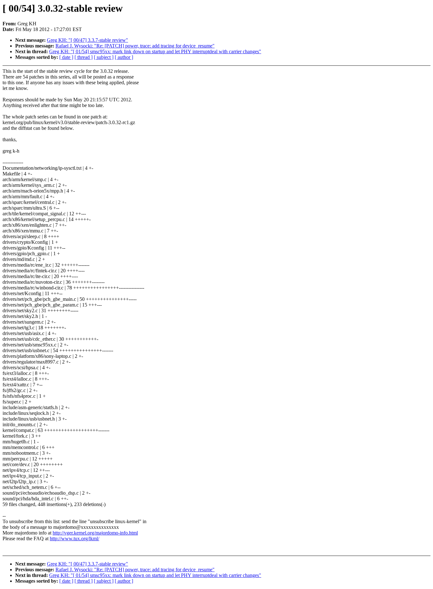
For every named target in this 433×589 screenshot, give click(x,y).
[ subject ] (103, 57)
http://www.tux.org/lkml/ (74, 538)
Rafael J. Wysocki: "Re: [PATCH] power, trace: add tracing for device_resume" (135, 45)
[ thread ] (83, 57)
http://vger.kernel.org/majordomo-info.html (95, 532)
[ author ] (124, 57)
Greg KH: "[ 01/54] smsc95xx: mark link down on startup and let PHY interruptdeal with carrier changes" (155, 51)
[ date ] (66, 57)
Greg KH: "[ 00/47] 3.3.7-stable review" (87, 40)
